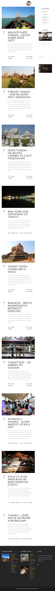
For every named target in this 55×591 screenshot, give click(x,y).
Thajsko (12, 56)
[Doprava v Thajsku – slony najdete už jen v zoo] (18, 404)
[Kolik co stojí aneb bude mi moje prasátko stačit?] (18, 462)
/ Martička (10, 58)
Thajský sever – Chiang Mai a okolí (18, 269)
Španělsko (44, 17)
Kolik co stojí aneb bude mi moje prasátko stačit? (18, 480)
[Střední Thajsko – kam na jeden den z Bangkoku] (18, 77)
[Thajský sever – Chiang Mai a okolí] (18, 252)
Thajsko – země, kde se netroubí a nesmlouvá (19, 518)
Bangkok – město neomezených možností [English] (20, 307)
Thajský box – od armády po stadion (19, 365)
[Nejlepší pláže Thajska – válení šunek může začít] (18, 18)
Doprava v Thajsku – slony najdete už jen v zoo (19, 423)
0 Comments (29, 58)
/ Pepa (16, 233)
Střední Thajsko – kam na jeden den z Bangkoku (19, 94)
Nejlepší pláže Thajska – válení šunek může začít (19, 36)
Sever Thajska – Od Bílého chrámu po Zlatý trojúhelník (20, 154)
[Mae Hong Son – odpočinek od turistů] (18, 197)
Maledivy (44, 11)
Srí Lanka (44, 20)
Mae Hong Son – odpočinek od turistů (19, 214)
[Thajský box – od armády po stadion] (18, 348)
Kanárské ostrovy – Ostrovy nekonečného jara (14, 557)
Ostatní (45, 14)
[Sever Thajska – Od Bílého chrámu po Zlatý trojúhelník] (18, 136)
